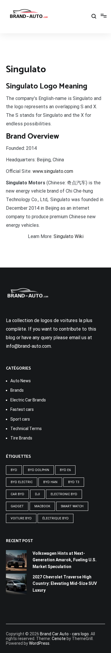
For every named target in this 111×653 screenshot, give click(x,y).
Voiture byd (21, 518)
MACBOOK (42, 506)
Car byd (17, 494)
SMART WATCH (72, 506)
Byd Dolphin (38, 470)
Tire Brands (21, 438)
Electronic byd (64, 494)
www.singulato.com (53, 171)
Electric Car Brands (28, 400)
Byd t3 (73, 482)
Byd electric (22, 482)
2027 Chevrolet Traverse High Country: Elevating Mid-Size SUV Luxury (65, 584)
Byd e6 (65, 470)
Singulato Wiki (68, 236)
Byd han (50, 482)
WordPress (39, 643)
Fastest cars (22, 409)
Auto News (20, 380)
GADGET (17, 506)
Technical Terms (26, 428)
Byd (14, 470)
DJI (37, 494)
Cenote (59, 638)
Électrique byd (55, 518)
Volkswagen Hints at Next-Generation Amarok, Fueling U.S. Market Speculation (64, 560)
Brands (17, 390)
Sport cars (20, 419)
